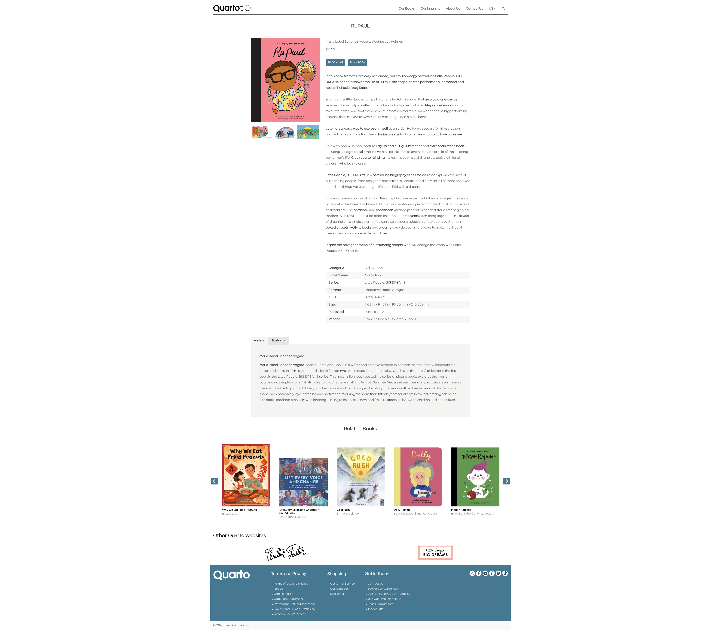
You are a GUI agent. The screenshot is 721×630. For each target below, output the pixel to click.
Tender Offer (376, 609)
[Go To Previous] (213, 482)
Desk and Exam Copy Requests (389, 594)
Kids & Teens (374, 268)
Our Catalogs (339, 589)
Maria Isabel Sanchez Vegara (282, 356)
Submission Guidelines (383, 589)
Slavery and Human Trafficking (294, 609)
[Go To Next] (505, 482)
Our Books (407, 8)
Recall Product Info (380, 604)
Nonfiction (373, 275)
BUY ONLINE (335, 62)
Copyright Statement (288, 599)
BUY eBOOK (357, 62)
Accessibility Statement (290, 614)
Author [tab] (259, 340)
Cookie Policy (283, 594)
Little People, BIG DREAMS (385, 282)
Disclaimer (337, 594)
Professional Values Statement (294, 604)
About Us (453, 8)
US (491, 8)
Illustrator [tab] (279, 340)
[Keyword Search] (503, 8)
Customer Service (342, 583)
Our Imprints (430, 8)
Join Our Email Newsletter (385, 599)
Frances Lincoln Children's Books (390, 319)
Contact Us (474, 8)
